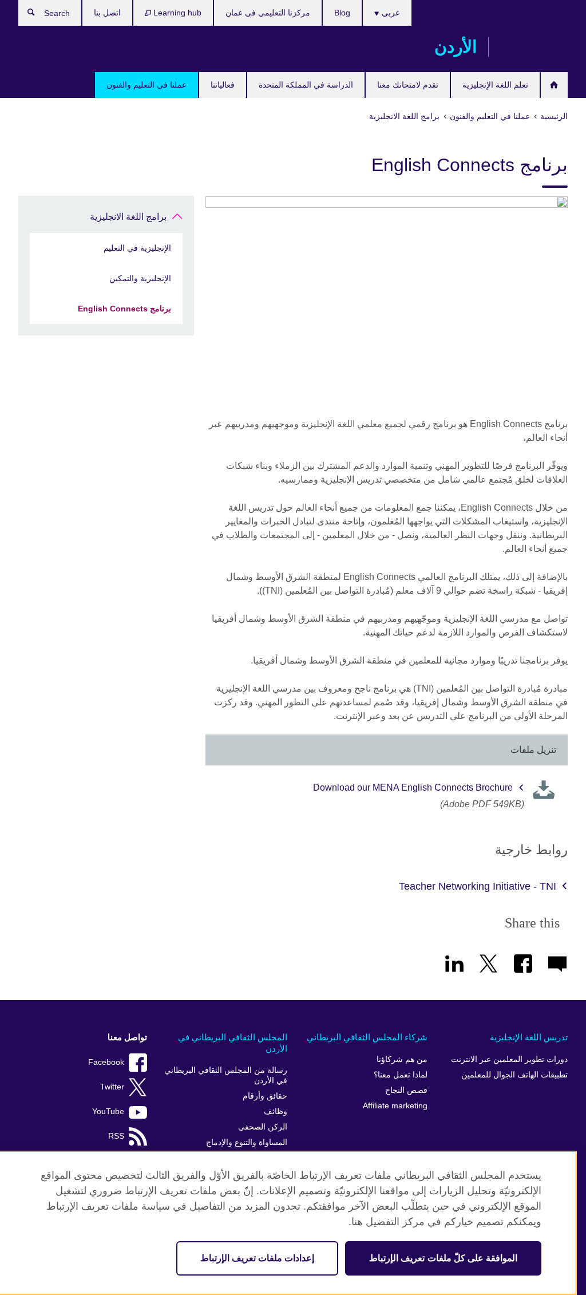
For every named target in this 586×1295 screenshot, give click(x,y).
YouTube (108, 1111)
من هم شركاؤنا (402, 1059)
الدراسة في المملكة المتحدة (306, 84)
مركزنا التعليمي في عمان (267, 12)
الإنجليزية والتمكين (140, 278)
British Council (534, 47)
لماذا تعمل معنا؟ (400, 1075)
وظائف (275, 1111)
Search (25, 15)
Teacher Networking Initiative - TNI (477, 886)
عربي (389, 12)
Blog (342, 12)
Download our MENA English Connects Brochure (413, 787)
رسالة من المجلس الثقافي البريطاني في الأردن (225, 1075)
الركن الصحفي (262, 1127)
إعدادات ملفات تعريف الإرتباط (257, 1258)
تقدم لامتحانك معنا (407, 84)
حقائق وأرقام (265, 1096)
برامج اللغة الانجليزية (128, 217)
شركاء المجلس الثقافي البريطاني (367, 1037)
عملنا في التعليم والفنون (146, 84)
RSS (116, 1136)
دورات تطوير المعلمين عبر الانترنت (509, 1059)
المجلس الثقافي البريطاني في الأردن (232, 1042)
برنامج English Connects (124, 308)
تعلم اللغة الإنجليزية (495, 84)
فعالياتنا (223, 84)
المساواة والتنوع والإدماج (246, 1142)
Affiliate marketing (395, 1105)
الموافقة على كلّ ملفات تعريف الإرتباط (443, 1258)
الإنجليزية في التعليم (137, 247)
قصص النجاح (406, 1090)
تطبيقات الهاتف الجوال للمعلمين (514, 1075)
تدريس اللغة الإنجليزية (529, 1037)
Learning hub (176, 12)
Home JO (554, 85)
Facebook (106, 1062)
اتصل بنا (107, 12)
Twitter (112, 1087)
